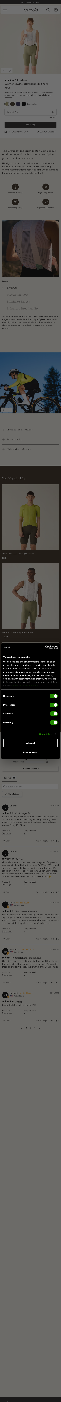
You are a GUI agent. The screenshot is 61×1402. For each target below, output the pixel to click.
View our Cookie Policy (25, 685)
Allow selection (30, 752)
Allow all (30, 743)
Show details (45, 734)
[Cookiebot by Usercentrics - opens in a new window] (45, 647)
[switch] (54, 705)
